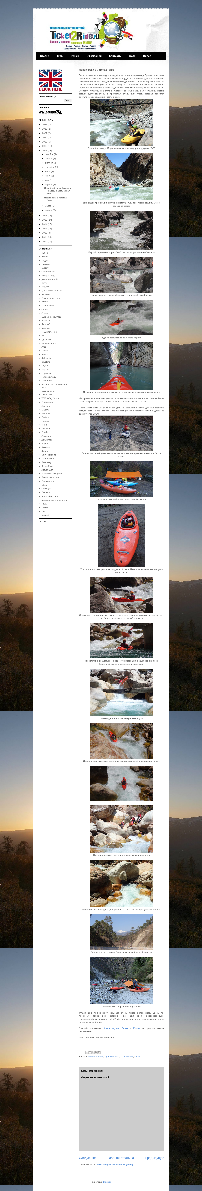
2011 (45, 237)
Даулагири (47, 439)
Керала (45, 369)
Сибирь (45, 417)
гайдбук (45, 268)
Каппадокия (48, 458)
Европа (45, 443)
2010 (45, 241)
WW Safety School (51, 398)
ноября (49, 158)
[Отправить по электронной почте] (87, 1052)
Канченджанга (49, 454)
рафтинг (46, 294)
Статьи (44, 56)
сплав (45, 309)
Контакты (115, 56)
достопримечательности (54, 500)
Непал (45, 256)
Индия (91, 1056)
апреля (49, 184)
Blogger (107, 1182)
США (44, 485)
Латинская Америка (52, 473)
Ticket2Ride (47, 394)
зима (44, 503)
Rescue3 (46, 324)
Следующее (88, 1158)
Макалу (45, 409)
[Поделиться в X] (93, 1052)
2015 (45, 220)
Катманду (46, 462)
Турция (45, 421)
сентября (50, 167)
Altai (44, 347)
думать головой (50, 279)
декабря (49, 154)
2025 (45, 124)
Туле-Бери (47, 380)
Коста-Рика (47, 466)
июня (48, 175)
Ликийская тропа (50, 477)
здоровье (46, 339)
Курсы (75, 56)
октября (49, 162)
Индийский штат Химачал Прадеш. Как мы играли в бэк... (57, 191)
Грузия (45, 365)
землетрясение (49, 332)
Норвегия (46, 373)
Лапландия (47, 469)
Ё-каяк (136, 1028)
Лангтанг (46, 406)
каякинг (99, 1056)
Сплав (125, 1028)
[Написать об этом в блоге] (90, 1052)
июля (48, 171)
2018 (45, 146)
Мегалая (46, 413)
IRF (43, 335)
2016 (45, 215)
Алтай (45, 313)
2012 (45, 232)
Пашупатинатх (49, 481)
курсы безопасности (52, 290)
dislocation (47, 358)
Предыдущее (154, 1158)
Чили (44, 424)
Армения (46, 436)
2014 (45, 224)
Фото (132, 56)
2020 (45, 137)
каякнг (45, 507)
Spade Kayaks (111, 1028)
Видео (147, 56)
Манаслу (46, 328)
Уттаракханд (126, 1056)
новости (46, 320)
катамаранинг (49, 343)
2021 (45, 133)
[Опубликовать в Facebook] (96, 1052)
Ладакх (45, 286)
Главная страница (120, 1158)
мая (47, 180)
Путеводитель (112, 1056)
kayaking (46, 362)
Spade (45, 432)
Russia (45, 350)
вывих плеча (48, 391)
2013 (45, 228)
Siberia (45, 354)
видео (45, 301)
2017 (45, 150)
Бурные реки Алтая (52, 317)
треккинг (46, 264)
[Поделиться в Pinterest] (99, 1052)
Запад (45, 451)
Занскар (46, 447)
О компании (94, 56)
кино (44, 511)
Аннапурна (47, 402)
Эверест (46, 492)
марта (48, 205)
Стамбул (46, 488)
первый (45, 515)
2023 (45, 129)
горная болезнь (50, 496)
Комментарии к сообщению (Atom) (115, 1164)
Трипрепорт (48, 305)
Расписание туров (51, 298)
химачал (46, 428)
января (49, 210)
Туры (60, 56)
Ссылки (43, 521)
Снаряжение (48, 271)
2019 (45, 141)
